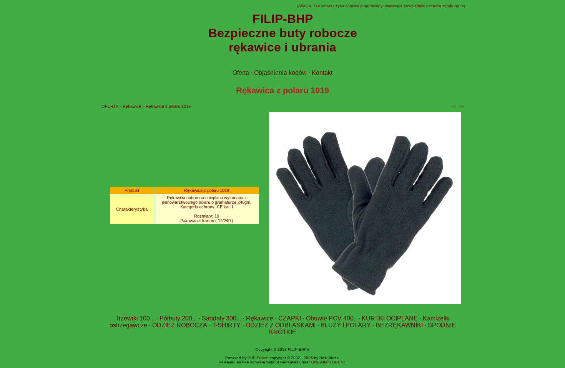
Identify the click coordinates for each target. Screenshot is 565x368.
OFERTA (109, 106)
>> (461, 106)
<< (453, 106)
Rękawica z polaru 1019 (168, 106)
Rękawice (132, 106)
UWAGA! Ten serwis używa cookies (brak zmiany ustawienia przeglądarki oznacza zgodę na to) (381, 6)
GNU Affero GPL (325, 362)
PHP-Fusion (258, 358)
